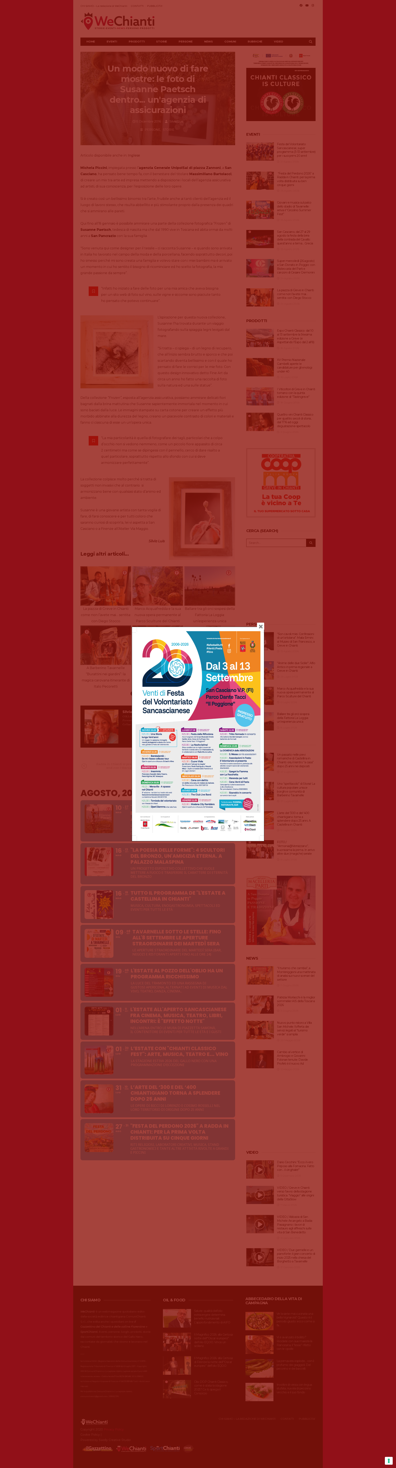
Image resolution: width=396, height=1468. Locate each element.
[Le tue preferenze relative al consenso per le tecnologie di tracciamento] (389, 1461)
